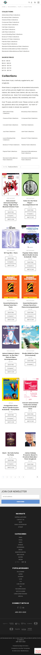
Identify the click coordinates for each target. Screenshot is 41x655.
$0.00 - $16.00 (6, 61)
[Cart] (35, 2)
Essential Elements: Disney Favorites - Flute (10, 305)
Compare (10, 216)
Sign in (16, 524)
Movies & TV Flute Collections (11, 39)
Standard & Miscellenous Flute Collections (15, 49)
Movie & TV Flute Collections (10, 37)
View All (20, 596)
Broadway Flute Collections (10, 17)
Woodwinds (20, 547)
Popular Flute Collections (9, 44)
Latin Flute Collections (8, 32)
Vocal (20, 540)
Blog (20, 522)
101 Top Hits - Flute (11, 253)
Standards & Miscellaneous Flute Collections (15, 51)
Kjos (20, 579)
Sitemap (20, 527)
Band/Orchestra (20, 552)
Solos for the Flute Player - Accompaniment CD (30, 203)
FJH (21, 581)
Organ (20, 559)
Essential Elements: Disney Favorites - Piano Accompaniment (30, 305)
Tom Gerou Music (20, 589)
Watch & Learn (20, 591)
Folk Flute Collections (8, 27)
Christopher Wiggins (20, 594)
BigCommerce (24, 646)
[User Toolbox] (32, 2)
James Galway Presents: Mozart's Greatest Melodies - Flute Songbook (30, 456)
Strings (20, 545)
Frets (20, 542)
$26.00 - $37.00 (6, 65)
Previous (3, 653)
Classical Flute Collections (10, 20)
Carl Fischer (21, 584)
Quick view (11, 212)
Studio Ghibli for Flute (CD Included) (30, 354)
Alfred (21, 574)
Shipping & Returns (20, 517)
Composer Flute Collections (10, 22)
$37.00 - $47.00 (6, 68)
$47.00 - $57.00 (6, 70)
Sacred (20, 557)
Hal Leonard (20, 571)
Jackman (20, 576)
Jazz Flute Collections (8, 29)
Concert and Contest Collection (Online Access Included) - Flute (30, 406)
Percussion (20, 554)
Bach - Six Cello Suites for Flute (10, 454)
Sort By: (5, 167)
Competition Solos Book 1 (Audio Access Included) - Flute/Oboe (10, 407)
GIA (21, 586)
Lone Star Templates (24, 648)
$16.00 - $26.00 (6, 63)
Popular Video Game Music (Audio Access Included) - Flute (30, 255)
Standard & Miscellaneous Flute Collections (15, 46)
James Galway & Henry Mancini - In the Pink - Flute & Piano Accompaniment (10, 356)
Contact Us (20, 519)
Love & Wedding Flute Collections (12, 34)
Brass (20, 549)
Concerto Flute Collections (10, 25)
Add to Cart (10, 219)
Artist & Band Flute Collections (11, 15)
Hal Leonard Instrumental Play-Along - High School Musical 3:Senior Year (11, 204)
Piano (20, 537)
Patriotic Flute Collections (9, 41)
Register (24, 524)
